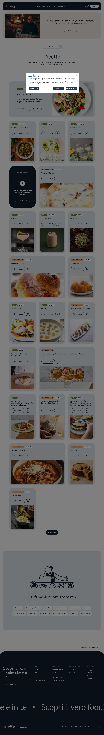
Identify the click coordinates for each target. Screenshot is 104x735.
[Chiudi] (76, 75)
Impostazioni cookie (34, 88)
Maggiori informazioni (43, 83)
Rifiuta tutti (58, 88)
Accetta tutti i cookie (71, 88)
